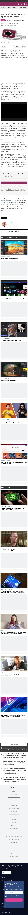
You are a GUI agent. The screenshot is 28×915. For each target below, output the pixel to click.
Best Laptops (14, 805)
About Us (4, 877)
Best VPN (14, 791)
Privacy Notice (18, 188)
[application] (14, 111)
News (3, 20)
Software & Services (8, 10)
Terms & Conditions (12, 905)
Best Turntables (14, 833)
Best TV (14, 822)
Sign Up (14, 900)
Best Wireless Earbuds (14, 839)
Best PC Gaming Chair (14, 814)
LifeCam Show (12, 91)
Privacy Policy (18, 904)
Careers (3, 903)
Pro (2, 10)
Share (4, 46)
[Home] (14, 1)
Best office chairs (12, 7)
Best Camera (14, 848)
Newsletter (24, 46)
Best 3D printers (23, 7)
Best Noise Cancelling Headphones (14, 836)
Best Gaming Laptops (14, 808)
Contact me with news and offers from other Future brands (14, 896)
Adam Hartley (10, 20)
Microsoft (4, 50)
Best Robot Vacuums (14, 856)
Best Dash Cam (14, 850)
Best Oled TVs (14, 825)
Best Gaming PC (14, 811)
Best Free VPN (14, 794)
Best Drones (14, 853)
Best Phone (14, 819)
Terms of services (16, 186)
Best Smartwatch (14, 828)
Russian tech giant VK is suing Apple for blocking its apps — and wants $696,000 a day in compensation (14, 763)
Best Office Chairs (14, 842)
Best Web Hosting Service (14, 797)
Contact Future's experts (7, 880)
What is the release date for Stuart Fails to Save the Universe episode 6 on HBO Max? (15, 748)
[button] (1, 4)
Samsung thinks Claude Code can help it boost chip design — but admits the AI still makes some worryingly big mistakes (14, 755)
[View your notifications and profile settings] (18, 4)
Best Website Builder (14, 800)
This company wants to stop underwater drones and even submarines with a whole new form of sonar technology (14, 779)
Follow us (17, 46)
